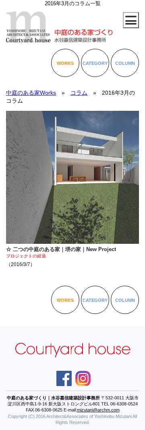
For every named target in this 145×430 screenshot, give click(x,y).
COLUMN (125, 63)
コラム (78, 92)
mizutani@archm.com (98, 409)
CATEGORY (95, 63)
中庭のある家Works (31, 92)
